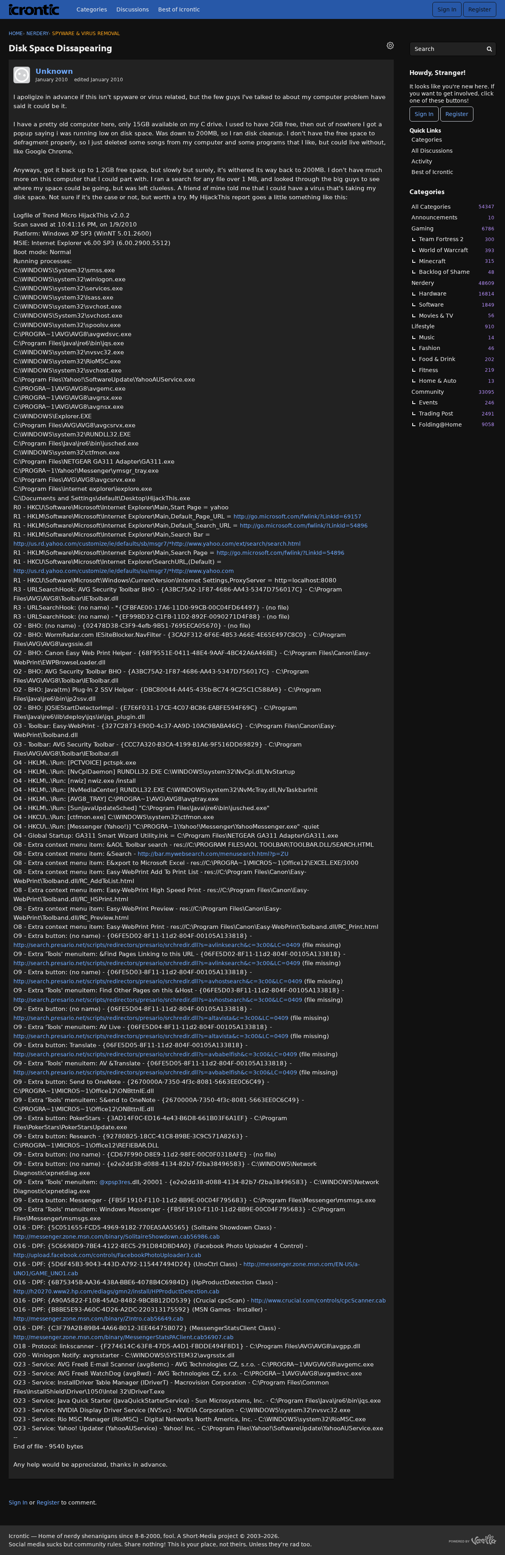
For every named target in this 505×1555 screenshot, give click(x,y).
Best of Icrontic (179, 9)
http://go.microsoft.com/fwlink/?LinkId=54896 (304, 525)
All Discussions (432, 151)
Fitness (456, 370)
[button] (390, 46)
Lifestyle (452, 326)
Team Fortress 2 (456, 239)
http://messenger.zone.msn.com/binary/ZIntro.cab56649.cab (98, 1318)
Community (452, 392)
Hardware (456, 293)
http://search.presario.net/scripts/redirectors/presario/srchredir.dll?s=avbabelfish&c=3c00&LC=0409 (155, 1054)
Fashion (456, 348)
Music (456, 337)
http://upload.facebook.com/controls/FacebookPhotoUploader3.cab (107, 1255)
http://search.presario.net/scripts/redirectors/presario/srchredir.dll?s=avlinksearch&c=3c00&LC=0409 (156, 945)
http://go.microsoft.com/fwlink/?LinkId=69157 (297, 516)
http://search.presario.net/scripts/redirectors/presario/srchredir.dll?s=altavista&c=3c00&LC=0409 (150, 1018)
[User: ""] (21, 75)
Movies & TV (456, 315)
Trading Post (456, 413)
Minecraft (456, 261)
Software (456, 304)
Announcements (452, 217)
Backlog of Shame (456, 272)
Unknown (54, 71)
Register (479, 9)
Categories (92, 9)
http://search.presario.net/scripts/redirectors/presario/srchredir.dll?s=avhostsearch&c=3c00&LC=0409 (157, 981)
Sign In (447, 9)
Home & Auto (456, 381)
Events (456, 402)
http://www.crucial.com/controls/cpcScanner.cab (318, 1300)
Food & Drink (456, 359)
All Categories (452, 207)
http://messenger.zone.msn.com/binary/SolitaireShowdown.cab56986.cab (116, 1236)
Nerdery (452, 283)
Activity (421, 161)
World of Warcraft (456, 250)
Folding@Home (456, 424)
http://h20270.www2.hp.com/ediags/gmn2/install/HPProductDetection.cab (116, 1291)
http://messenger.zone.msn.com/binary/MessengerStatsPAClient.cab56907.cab (123, 1337)
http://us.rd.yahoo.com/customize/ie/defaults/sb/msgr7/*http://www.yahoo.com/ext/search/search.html (157, 544)
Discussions (132, 9)
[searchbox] (453, 49)
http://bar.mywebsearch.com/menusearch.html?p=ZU (213, 854)
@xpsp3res (114, 1182)
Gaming (452, 228)
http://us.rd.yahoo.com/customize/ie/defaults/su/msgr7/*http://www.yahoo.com (123, 571)
